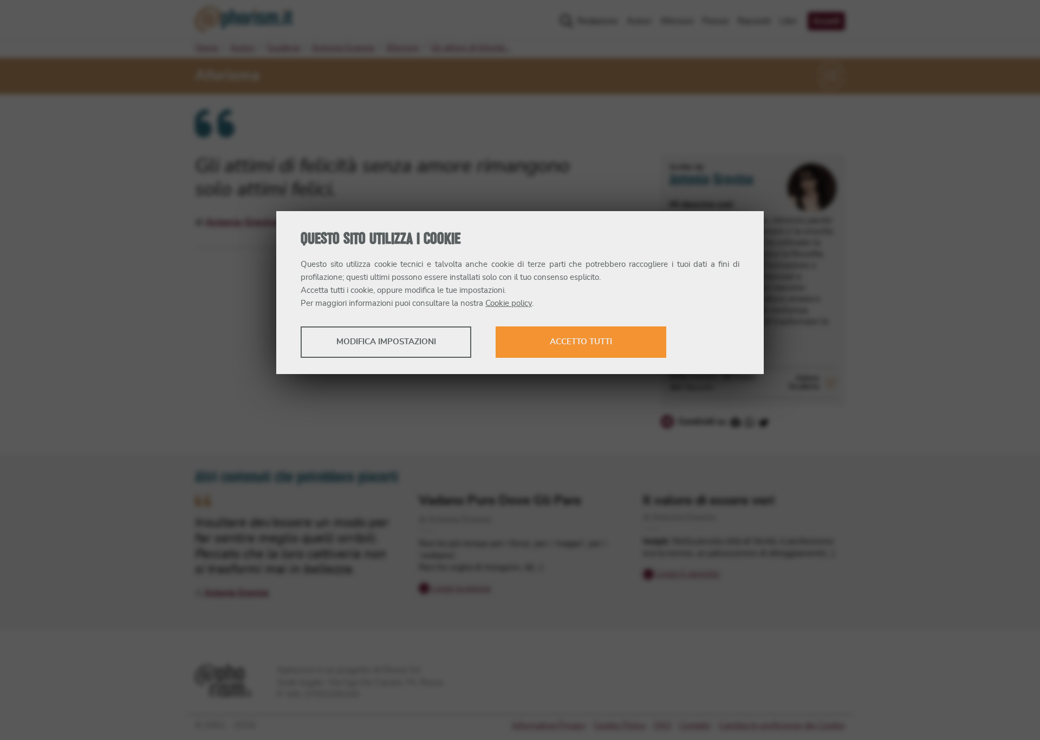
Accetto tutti (581, 342)
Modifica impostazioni (386, 342)
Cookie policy (508, 303)
